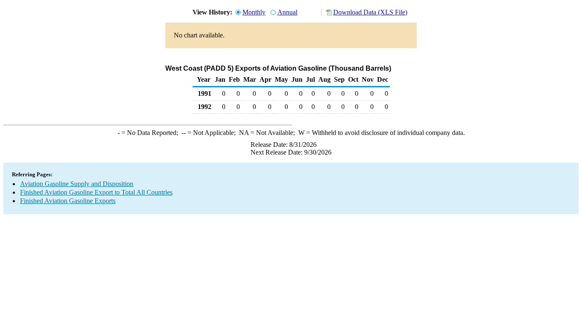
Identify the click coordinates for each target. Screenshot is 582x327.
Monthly (253, 12)
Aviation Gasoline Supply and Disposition (76, 183)
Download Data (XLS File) (370, 12)
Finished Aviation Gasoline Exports (67, 200)
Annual (287, 12)
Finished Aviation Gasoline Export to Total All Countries (96, 192)
